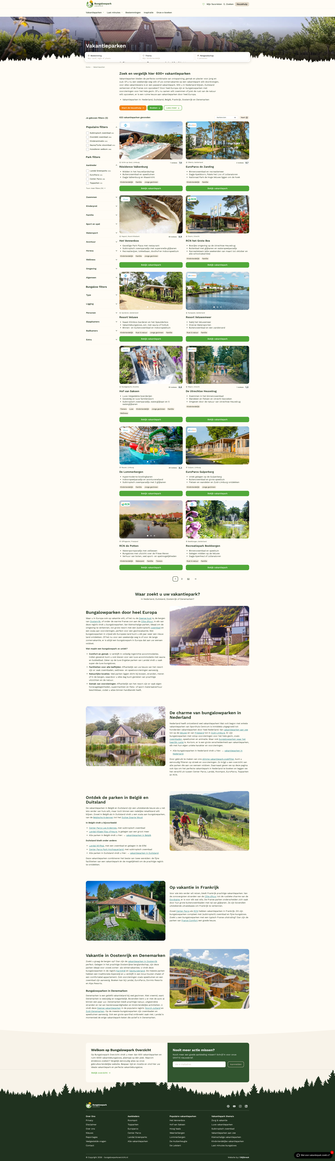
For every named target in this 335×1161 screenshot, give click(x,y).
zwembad (156, 627)
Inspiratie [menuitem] (148, 12)
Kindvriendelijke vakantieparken (227, 1141)
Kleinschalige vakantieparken (226, 1137)
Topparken (96, 183)
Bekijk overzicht (99, 1073)
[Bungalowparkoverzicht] (98, 4)
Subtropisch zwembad (102, 133)
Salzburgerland (137, 971)
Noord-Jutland (152, 1008)
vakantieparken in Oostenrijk (142, 961)
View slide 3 (154, 156)
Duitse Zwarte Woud (132, 817)
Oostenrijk (95, 621)
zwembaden (176, 739)
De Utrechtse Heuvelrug (201, 391)
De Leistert (175, 1145)
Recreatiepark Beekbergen (203, 545)
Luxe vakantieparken (222, 1124)
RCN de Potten (128, 545)
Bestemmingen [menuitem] (133, 12)
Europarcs (133, 1128)
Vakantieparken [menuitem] (94, 12)
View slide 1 (147, 156)
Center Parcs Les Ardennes (103, 828)
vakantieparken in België (138, 835)
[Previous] (123, 144)
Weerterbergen (177, 1133)
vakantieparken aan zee (236, 729)
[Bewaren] (178, 125)
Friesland (199, 733)
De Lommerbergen (131, 471)
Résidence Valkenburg (133, 166)
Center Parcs (97, 179)
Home (88, 67)
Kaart (243, 117)
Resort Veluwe (128, 317)
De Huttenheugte (178, 1141)
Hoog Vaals (175, 1128)
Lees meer (171, 108)
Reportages (91, 1137)
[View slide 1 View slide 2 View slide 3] (151, 140)
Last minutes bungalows (223, 1145)
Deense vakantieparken (109, 1008)
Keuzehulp (242, 4)
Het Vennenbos (129, 240)
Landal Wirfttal (96, 845)
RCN (196, 911)
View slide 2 (151, 156)
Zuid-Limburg (218, 733)
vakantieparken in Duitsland (144, 853)
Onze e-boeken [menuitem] (164, 12)
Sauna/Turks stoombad (102, 145)
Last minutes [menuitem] (113, 12)
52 (188, 579)
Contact (90, 1145)
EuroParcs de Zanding (200, 166)
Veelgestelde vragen (96, 1141)
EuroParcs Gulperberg (200, 471)
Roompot (132, 1120)
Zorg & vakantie (219, 1120)
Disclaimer (91, 1124)
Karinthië (120, 971)
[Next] (178, 144)
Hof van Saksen (129, 391)
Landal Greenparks (100, 171)
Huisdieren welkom (100, 149)
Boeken (153, 108)
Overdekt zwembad (100, 137)
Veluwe (183, 733)
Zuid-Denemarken (95, 1011)
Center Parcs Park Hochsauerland (106, 849)
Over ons (90, 1128)
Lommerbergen (177, 1137)
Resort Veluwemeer (198, 317)
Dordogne (175, 899)
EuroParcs (96, 175)
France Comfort (190, 920)
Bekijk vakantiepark (151, 188)
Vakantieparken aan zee (223, 1133)
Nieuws (89, 1133)
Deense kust (145, 618)
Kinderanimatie (98, 141)
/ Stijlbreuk (244, 1157)
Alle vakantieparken (138, 1141)
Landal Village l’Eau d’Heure (103, 831)
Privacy (89, 1120)
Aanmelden (236, 1064)
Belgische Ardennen (103, 817)
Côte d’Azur (147, 621)
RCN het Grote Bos (198, 240)
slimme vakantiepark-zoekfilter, (218, 759)
